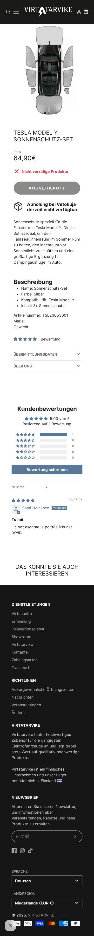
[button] (45, 113)
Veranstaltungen (26, 704)
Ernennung (21, 621)
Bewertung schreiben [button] (47, 469)
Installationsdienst (28, 629)
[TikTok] (30, 850)
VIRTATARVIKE (41, 915)
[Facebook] (14, 850)
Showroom (21, 636)
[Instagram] (22, 850)
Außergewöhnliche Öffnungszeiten (43, 689)
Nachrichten (23, 697)
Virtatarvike (22, 644)
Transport (20, 667)
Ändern (18, 712)
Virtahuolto (22, 613)
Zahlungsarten (25, 659)
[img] (23, 500)
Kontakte (20, 652)
